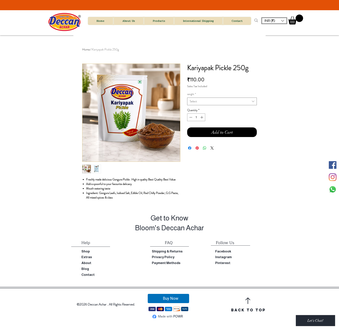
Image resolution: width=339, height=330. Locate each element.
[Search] (256, 20)
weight (191, 94)
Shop (85, 251)
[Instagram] (332, 177)
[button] (274, 20)
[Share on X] (212, 148)
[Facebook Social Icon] (332, 165)
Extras (86, 257)
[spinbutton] (196, 117)
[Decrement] (190, 117)
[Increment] (202, 117)
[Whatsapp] (332, 189)
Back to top (248, 310)
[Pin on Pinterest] (197, 148)
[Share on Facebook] (189, 148)
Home (86, 49)
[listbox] (274, 20)
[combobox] (222, 101)
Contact (88, 275)
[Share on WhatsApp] (204, 148)
